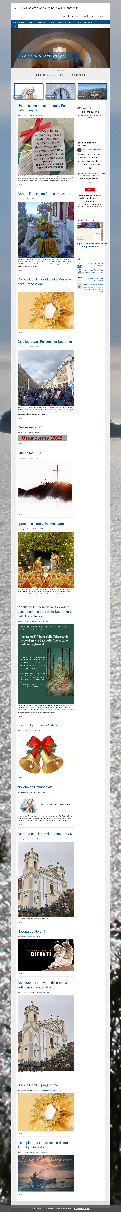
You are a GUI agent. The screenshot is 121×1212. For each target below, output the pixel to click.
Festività (44, 792)
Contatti (15, 26)
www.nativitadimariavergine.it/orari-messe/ (93, 116)
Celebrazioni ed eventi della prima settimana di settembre (42, 984)
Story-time (97, 22)
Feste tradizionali (41, 22)
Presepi (39, 529)
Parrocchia (21, 22)
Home (14, 22)
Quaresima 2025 (30, 427)
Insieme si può (42, 347)
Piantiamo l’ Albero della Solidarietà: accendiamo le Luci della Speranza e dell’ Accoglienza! (45, 611)
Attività (52, 22)
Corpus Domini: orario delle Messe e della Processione (44, 281)
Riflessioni (43, 529)
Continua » (21, 184)
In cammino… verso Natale (37, 725)
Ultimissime (31, 22)
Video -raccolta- (88, 22)
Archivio (36, 347)
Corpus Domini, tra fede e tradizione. (44, 193)
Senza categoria (40, 115)
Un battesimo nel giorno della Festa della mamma (43, 107)
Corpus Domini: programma (38, 1084)
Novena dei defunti (31, 931)
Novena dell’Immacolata (35, 786)
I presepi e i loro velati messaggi (41, 523)
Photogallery (78, 22)
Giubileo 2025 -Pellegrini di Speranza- (45, 341)
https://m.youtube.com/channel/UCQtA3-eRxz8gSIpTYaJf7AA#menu (91, 174)
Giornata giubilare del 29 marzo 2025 (45, 833)
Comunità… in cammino (64, 22)
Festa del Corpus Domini (46, 1090)
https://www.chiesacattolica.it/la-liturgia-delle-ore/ (92, 245)
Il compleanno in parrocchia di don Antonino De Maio (43, 1144)
